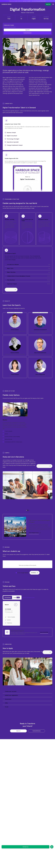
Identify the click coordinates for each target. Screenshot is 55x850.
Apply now (18, 730)
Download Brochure (37, 730)
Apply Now (48, 4)
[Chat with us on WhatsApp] (51, 846)
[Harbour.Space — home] (6, 4)
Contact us (25, 847)
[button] (53, 4)
